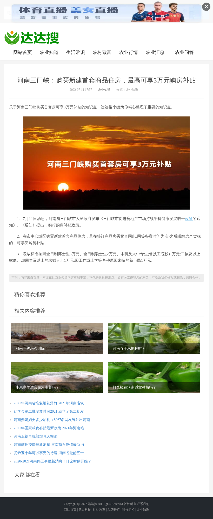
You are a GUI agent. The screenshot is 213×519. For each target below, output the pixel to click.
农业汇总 (155, 52)
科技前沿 (128, 509)
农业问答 (184, 52)
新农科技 (84, 509)
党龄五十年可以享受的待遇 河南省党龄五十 (49, 453)
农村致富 (102, 52)
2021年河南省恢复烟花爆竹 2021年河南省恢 (49, 403)
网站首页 (22, 52)
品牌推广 (114, 509)
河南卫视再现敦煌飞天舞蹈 (35, 436)
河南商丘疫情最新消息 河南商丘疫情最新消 (49, 445)
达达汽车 (99, 509)
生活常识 (75, 52)
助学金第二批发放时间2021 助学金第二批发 (49, 411)
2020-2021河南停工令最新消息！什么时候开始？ (52, 461)
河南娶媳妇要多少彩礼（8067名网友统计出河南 (52, 420)
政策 (189, 219)
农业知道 (49, 52)
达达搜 (92, 504)
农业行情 (128, 52)
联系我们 (143, 504)
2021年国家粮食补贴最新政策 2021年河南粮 (49, 428)
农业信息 (31, 37)
